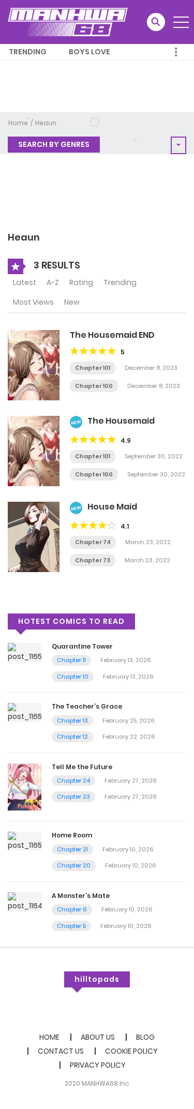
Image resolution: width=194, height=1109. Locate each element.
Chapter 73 (92, 560)
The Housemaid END (112, 335)
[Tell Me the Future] (24, 786)
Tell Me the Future (82, 766)
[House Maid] (33, 536)
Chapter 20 (74, 865)
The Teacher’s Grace (87, 706)
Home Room (72, 835)
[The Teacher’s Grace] (24, 712)
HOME (49, 1037)
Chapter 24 (73, 780)
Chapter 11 (71, 660)
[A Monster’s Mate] (24, 901)
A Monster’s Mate (81, 895)
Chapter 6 (72, 909)
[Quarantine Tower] (24, 652)
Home (18, 122)
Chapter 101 (92, 368)
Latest (24, 282)
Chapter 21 (72, 849)
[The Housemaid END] (33, 364)
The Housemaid (121, 421)
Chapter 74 (93, 542)
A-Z (53, 282)
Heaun (45, 122)
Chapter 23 (73, 796)
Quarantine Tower (82, 646)
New (72, 302)
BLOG (145, 1037)
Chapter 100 (94, 386)
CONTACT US (61, 1051)
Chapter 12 (72, 736)
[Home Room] (24, 841)
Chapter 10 (72, 676)
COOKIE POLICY (131, 1051)
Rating (81, 282)
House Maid (112, 507)
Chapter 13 (72, 720)
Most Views (33, 302)
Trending (28, 52)
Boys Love (89, 52)
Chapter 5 (71, 926)
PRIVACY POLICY (98, 1065)
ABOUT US (98, 1037)
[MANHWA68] (68, 22)
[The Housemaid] (33, 450)
